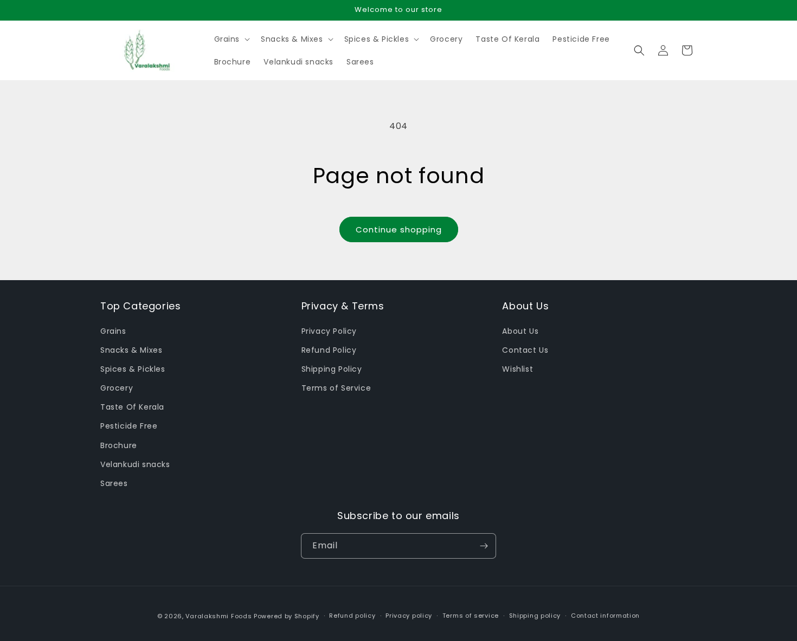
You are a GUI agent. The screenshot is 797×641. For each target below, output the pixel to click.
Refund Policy (329, 350)
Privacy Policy (329, 331)
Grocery (116, 388)
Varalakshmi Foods (218, 616)
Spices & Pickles (132, 369)
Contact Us (525, 350)
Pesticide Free (128, 425)
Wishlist (517, 369)
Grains (113, 331)
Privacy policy (408, 615)
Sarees (114, 483)
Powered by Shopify (286, 616)
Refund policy (352, 615)
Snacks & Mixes (131, 350)
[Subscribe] (484, 546)
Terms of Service (336, 388)
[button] (231, 39)
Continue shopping (399, 229)
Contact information (605, 615)
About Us (520, 331)
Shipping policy (535, 615)
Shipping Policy (331, 369)
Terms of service (470, 615)
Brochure (118, 445)
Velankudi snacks (135, 464)
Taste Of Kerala (132, 407)
